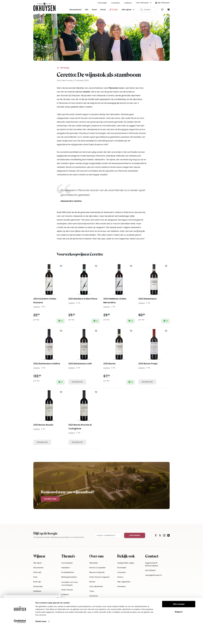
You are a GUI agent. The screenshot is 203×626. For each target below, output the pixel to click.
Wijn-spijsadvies (123, 582)
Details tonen (40, 621)
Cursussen (115, 3)
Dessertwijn (38, 586)
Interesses (121, 586)
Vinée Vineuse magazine (99, 577)
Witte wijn (37, 572)
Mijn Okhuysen (164, 3)
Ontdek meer (50, 498)
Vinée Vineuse (67, 590)
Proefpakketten (67, 572)
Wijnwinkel (93, 563)
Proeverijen (102, 3)
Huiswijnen (65, 567)
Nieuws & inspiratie (97, 572)
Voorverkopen (67, 563)
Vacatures (93, 596)
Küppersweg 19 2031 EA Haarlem (151, 564)
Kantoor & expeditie (97, 567)
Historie (92, 582)
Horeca (120, 577)
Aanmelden (134, 535)
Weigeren (179, 612)
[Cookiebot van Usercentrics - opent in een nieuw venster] (20, 621)
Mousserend (75, 9)
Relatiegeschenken (69, 577)
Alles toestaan (179, 604)
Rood (102, 9)
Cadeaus (128, 3)
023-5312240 (150, 570)
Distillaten (37, 591)
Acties (115, 9)
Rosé (94, 9)
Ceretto (36, 307)
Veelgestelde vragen (125, 563)
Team (91, 591)
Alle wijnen (37, 563)
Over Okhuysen (142, 3)
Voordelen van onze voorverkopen (69, 583)
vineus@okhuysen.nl (153, 575)
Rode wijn (37, 582)
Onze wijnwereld (96, 586)
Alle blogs (64, 67)
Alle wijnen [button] (126, 9)
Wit (86, 9)
